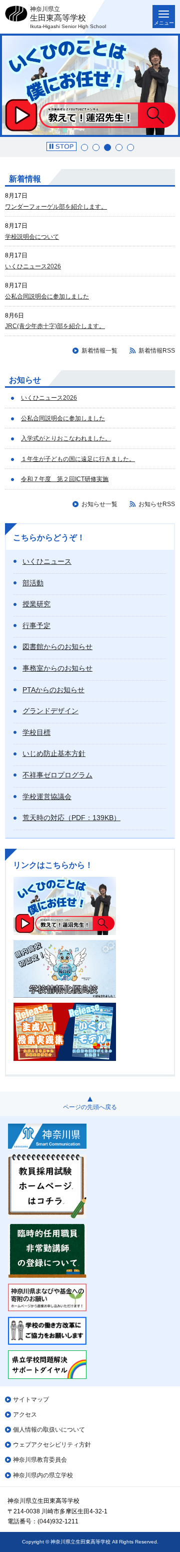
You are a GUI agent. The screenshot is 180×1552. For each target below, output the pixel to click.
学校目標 (36, 732)
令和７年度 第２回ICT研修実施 (64, 479)
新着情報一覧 (100, 350)
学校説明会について (32, 236)
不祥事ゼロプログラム (57, 775)
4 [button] (119, 147)
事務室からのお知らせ (57, 668)
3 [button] (107, 147)
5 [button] (130, 147)
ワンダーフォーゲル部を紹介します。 (56, 206)
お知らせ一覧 (100, 504)
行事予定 (36, 626)
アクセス (25, 1414)
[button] (61, 146)
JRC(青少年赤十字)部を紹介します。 (55, 326)
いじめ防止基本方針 (54, 753)
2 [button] (96, 147)
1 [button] (84, 147)
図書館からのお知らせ (57, 647)
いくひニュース (47, 561)
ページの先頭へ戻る (90, 1107)
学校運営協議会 (47, 797)
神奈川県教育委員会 (40, 1459)
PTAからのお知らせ (53, 690)
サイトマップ (31, 1399)
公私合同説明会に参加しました (47, 296)
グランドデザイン (50, 711)
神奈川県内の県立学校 (43, 1475)
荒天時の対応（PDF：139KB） (71, 818)
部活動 (33, 583)
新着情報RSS (156, 350)
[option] (90, 85)
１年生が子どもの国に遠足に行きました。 (78, 458)
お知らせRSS (156, 504)
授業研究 (36, 604)
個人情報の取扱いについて (49, 1429)
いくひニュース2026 (33, 266)
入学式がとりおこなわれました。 (66, 438)
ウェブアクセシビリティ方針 (52, 1444)
